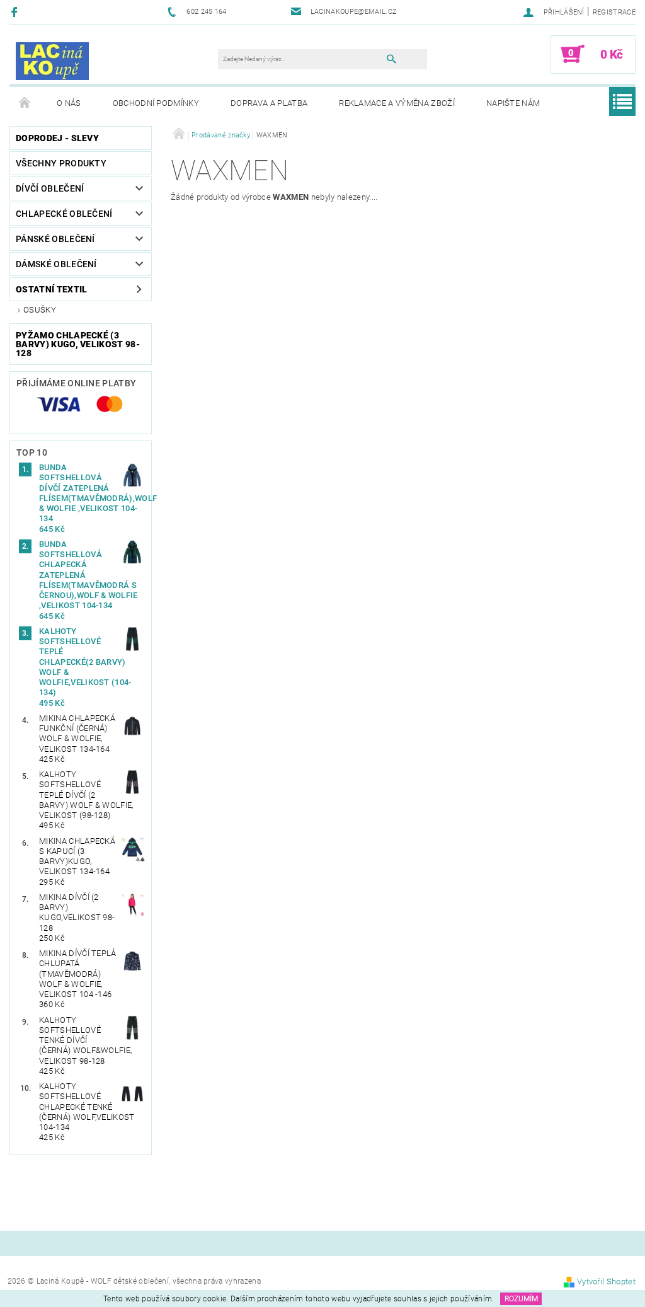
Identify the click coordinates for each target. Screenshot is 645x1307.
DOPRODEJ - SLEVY (57, 138)
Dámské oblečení (56, 264)
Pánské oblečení (55, 239)
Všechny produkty (61, 163)
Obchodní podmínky (156, 103)
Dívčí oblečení (50, 188)
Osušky (39, 309)
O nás (69, 103)
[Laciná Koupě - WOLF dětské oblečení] (52, 60)
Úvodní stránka (25, 103)
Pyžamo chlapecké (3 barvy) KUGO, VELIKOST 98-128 (78, 344)
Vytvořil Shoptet (606, 1281)
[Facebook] (16, 11)
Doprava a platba (269, 103)
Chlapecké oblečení (64, 214)
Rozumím (521, 1298)
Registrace (614, 12)
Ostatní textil (51, 289)
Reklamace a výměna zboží (397, 103)
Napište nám (513, 103)
